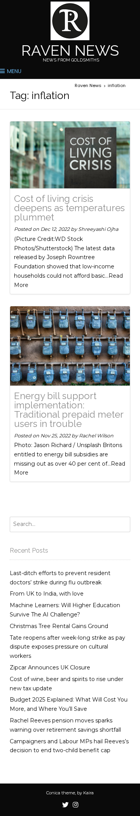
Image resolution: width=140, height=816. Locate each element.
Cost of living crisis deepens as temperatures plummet (69, 208)
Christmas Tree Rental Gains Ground (59, 626)
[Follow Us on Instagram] (75, 805)
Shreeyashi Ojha (98, 229)
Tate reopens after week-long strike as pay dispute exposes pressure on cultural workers (67, 647)
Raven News (70, 50)
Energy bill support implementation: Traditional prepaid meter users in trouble (68, 409)
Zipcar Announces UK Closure (50, 667)
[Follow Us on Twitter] (65, 805)
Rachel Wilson (96, 436)
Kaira (88, 793)
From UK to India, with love (47, 593)
